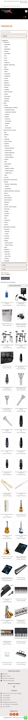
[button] (26, 11)
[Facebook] (11, 714)
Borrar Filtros (5, 278)
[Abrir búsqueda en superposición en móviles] (14, 6)
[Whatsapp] (17, 714)
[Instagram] (14, 714)
